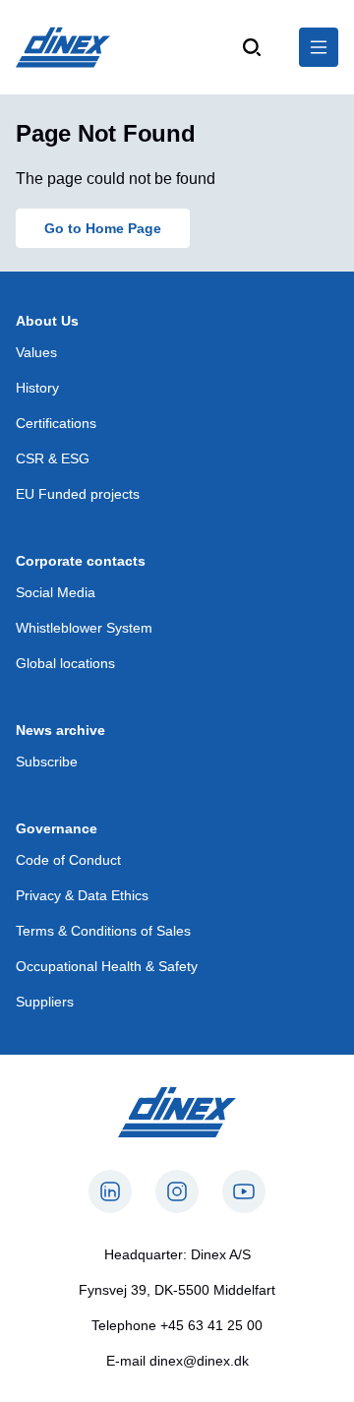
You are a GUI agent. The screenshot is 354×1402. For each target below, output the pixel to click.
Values (36, 352)
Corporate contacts (81, 561)
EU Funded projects (78, 494)
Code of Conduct (68, 860)
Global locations (65, 663)
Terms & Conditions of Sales (103, 931)
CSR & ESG (52, 458)
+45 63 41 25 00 (211, 1325)
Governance (56, 828)
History (37, 388)
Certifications (56, 423)
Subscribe (47, 761)
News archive (60, 730)
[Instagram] (177, 1191)
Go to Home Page (102, 228)
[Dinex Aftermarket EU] (63, 47)
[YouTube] (244, 1191)
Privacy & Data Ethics (82, 895)
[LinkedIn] (110, 1191)
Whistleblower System (84, 628)
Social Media (55, 592)
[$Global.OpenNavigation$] (318, 47)
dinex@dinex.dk (199, 1361)
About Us (47, 321)
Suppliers (45, 1001)
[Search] (251, 47)
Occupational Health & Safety (107, 966)
